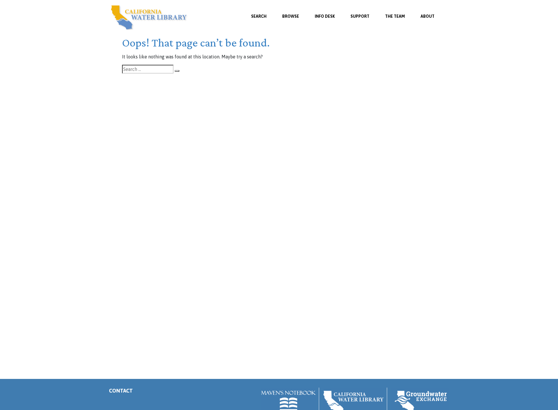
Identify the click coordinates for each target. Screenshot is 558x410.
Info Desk (325, 16)
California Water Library (148, 17)
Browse (290, 16)
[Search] (177, 71)
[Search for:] (148, 69)
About (427, 16)
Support (359, 16)
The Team (395, 16)
